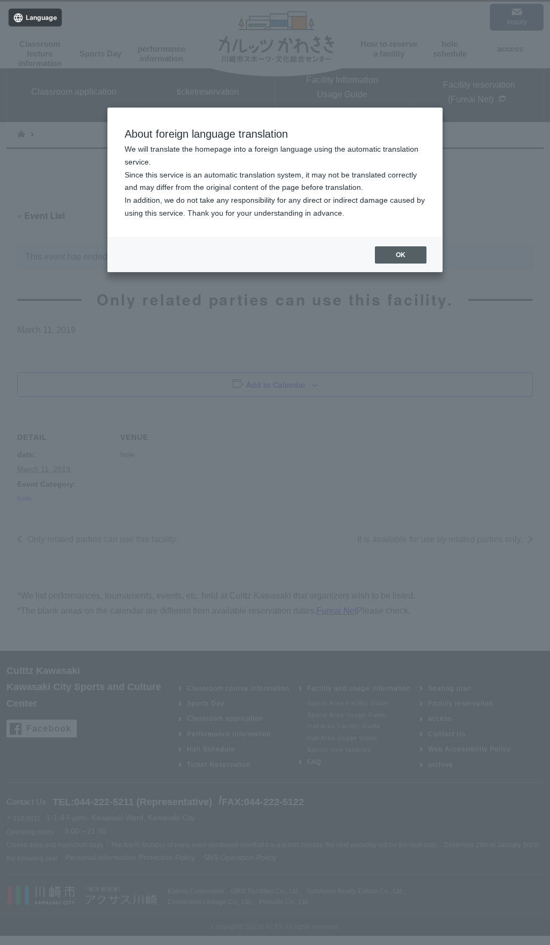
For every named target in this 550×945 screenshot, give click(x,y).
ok (401, 255)
